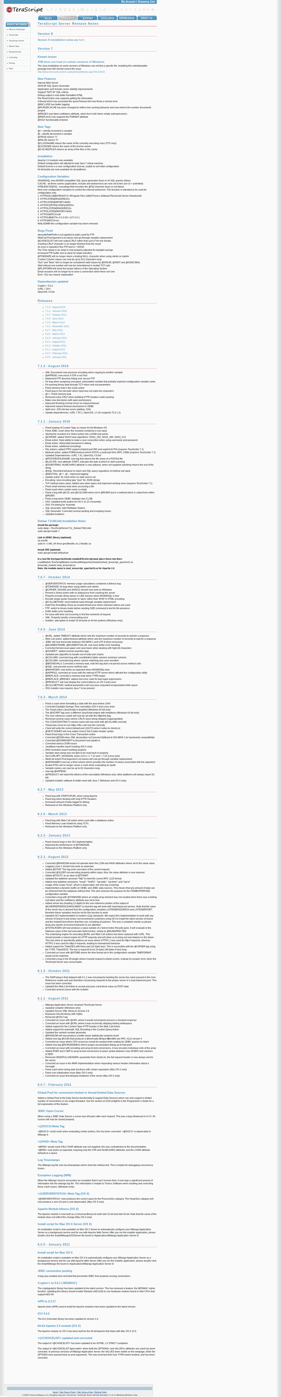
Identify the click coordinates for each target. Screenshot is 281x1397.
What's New (14, 46)
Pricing (12, 63)
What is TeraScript (17, 29)
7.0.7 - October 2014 (56, 315)
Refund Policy (101, 1392)
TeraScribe (13, 35)
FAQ (11, 69)
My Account (128, 1)
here (81, 39)
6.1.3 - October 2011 (55, 346)
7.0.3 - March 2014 (55, 322)
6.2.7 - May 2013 (54, 330)
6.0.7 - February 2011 (56, 353)
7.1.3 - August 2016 (55, 307)
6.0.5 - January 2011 (56, 357)
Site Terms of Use (85, 1392)
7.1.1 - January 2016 (56, 311)
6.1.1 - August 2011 (55, 349)
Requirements (15, 52)
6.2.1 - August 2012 (55, 342)
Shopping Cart (146, 1)
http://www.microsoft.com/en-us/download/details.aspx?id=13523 (71, 72)
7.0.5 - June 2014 (54, 319)
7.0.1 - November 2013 (57, 326)
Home (55, 1392)
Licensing (13, 57)
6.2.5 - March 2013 (55, 334)
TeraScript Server (16, 41)
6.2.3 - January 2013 (56, 338)
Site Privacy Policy (68, 1392)
